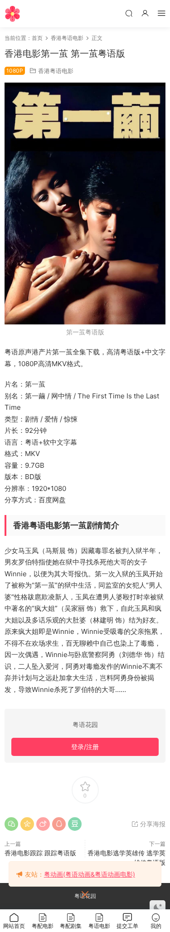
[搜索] (129, 13)
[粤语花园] (12, 13)
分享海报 (151, 824)
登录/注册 (85, 747)
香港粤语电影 (55, 70)
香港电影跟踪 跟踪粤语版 (40, 853)
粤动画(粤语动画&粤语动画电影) (89, 874)
